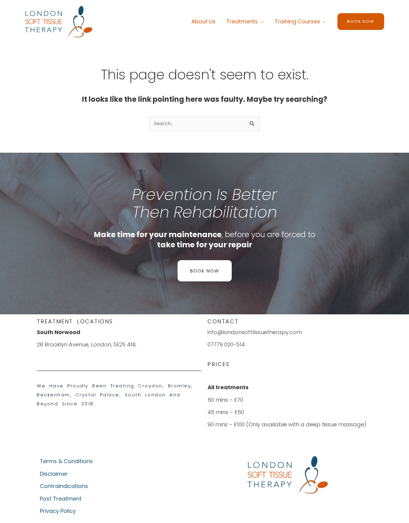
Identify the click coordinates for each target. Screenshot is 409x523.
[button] (360, 21)
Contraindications (64, 486)
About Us (203, 21)
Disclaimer (54, 473)
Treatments (242, 21)
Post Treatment (60, 498)
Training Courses (297, 21)
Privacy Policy (58, 511)
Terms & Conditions (66, 461)
